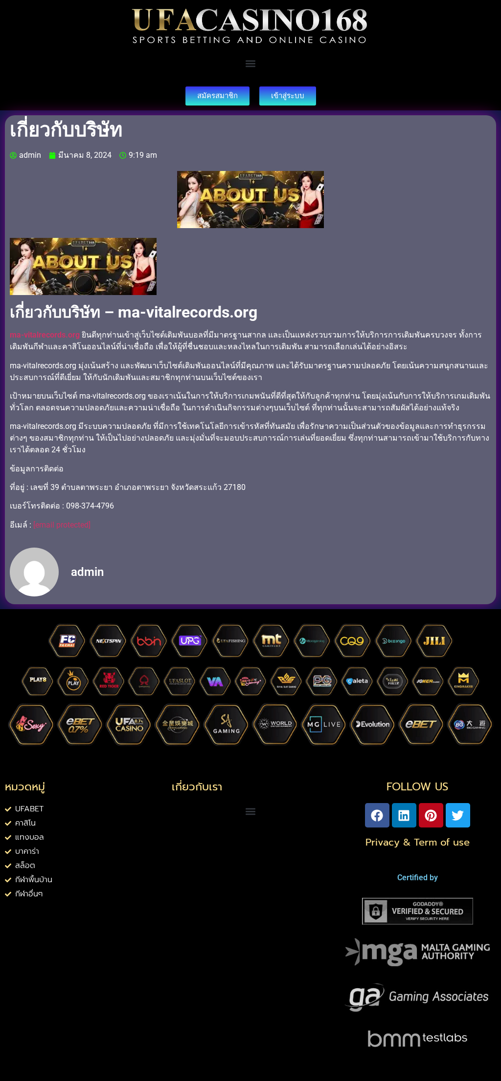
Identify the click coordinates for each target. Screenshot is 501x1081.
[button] (250, 64)
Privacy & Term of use (417, 842)
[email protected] (62, 525)
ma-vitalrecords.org (46, 334)
